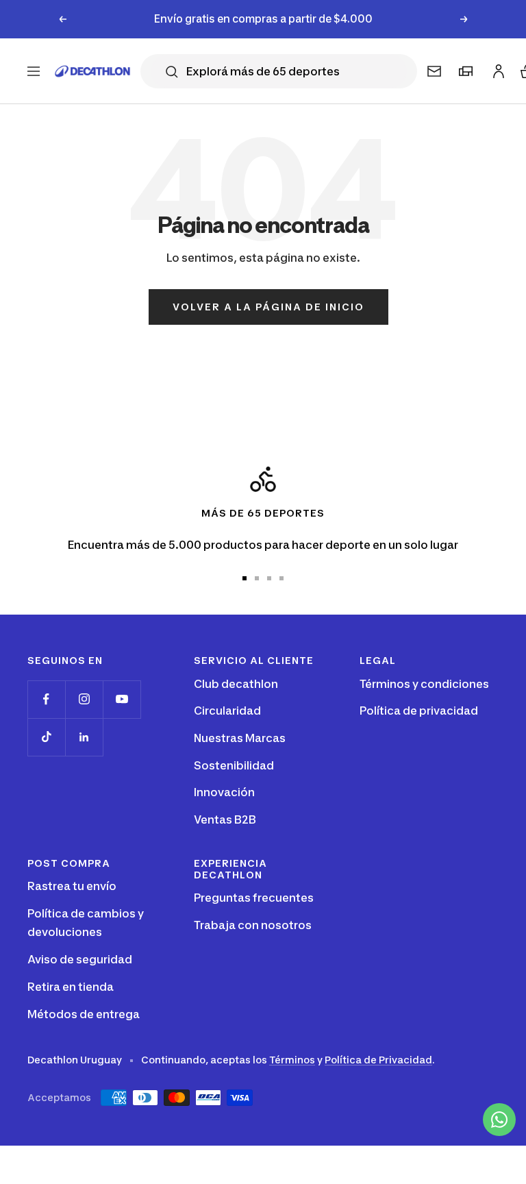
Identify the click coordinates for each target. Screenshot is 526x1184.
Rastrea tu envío (71, 886)
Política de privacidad (419, 710)
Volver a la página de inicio (268, 306)
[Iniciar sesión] (496, 68)
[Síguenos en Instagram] (84, 699)
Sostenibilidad (234, 765)
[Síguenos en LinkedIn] (84, 737)
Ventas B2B (225, 819)
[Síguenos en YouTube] (121, 699)
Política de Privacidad (378, 1059)
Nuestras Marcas (240, 738)
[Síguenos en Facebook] (46, 699)
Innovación (224, 792)
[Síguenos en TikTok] (46, 737)
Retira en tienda (70, 987)
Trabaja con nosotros (253, 925)
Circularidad (227, 710)
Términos (292, 1059)
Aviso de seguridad (79, 959)
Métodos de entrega (83, 1014)
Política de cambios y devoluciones (85, 923)
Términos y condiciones (424, 684)
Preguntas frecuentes (254, 897)
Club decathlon (236, 684)
